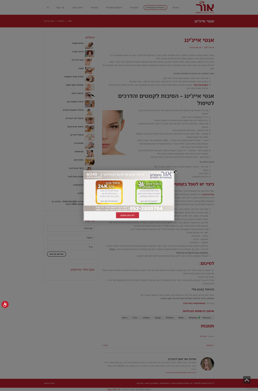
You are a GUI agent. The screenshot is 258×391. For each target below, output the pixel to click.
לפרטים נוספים (127, 215)
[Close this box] (174, 170)
